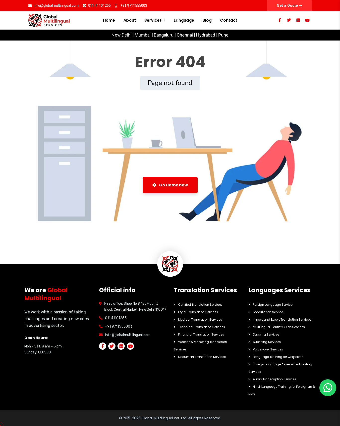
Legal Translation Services (198, 312)
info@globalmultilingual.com (128, 335)
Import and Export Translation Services (282, 319)
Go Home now (173, 185)
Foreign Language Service (272, 304)
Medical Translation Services (200, 319)
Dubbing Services (266, 334)
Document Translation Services (202, 357)
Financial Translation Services (201, 334)
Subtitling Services (267, 342)
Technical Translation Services (201, 327)
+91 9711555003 (118, 326)
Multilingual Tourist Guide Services (279, 327)
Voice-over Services (268, 349)
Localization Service (268, 312)
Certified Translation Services (200, 304)
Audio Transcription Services (274, 379)
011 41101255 (116, 318)
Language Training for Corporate (278, 357)
